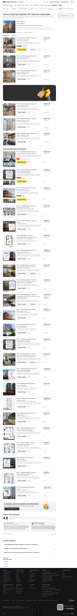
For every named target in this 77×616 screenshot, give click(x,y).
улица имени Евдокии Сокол (32, 237)
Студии (17, 586)
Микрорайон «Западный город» (22, 356)
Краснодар (18, 171)
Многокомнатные (19, 589)
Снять (30, 586)
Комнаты (63, 575)
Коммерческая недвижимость (67, 576)
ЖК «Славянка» (19, 298)
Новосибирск (31, 575)
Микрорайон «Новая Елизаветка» (23, 430)
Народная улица (19, 400)
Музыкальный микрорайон (47, 576)
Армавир (17, 578)
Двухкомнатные (19, 591)
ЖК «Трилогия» (19, 40)
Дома (63, 571)
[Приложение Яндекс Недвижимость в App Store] (67, 608)
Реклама (12, 600)
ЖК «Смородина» (20, 445)
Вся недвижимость (6, 600)
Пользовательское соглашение (31, 600)
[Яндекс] (72, 613)
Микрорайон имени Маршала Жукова (49, 573)
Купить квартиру (45, 586)
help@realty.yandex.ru (25, 607)
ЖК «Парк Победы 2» (20, 371)
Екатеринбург (31, 576)
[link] (72, 2)
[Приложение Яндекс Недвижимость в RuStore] (73, 608)
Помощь (50, 600)
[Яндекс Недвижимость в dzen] (71, 600)
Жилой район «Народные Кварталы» (23, 401)
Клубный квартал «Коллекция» (22, 208)
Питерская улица (20, 414)
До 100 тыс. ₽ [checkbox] (30, 94)
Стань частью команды (20, 600)
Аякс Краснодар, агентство (25, 158)
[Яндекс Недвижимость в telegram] (73, 600)
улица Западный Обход (21, 326)
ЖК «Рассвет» (19, 386)
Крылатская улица (32, 355)
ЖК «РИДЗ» (19, 223)
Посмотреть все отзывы (7, 533)
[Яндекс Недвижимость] (10, 2)
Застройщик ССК (20, 32)
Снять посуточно (32, 588)
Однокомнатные (19, 588)
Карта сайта (55, 600)
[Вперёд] (55, 534)
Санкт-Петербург (32, 573)
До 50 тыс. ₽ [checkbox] (15, 94)
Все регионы (5, 593)
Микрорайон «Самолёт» (21, 253)
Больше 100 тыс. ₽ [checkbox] (9, 97)
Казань (30, 578)
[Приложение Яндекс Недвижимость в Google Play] (69, 608)
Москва (30, 571)
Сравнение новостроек (7, 589)
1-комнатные (5, 561)
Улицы (4, 591)
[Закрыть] (73, 8)
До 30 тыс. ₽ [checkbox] (8, 94)
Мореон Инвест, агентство (25, 46)
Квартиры (5, 557)
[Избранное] (45, 2)
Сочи (17, 573)
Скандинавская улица (7, 578)
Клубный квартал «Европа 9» (22, 238)
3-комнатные (6, 566)
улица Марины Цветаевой (30, 281)
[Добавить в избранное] (55, 22)
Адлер (17, 576)
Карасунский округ (45, 571)
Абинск (17, 575)
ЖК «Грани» (19, 327)
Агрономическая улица (7, 571)
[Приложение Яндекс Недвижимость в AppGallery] (71, 608)
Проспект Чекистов (6, 576)
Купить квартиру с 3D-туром (47, 594)
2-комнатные (6, 564)
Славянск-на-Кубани (20, 571)
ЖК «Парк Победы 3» (20, 172)
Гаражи (63, 573)
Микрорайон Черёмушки (47, 578)
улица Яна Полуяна (30, 153)
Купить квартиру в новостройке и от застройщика (51, 589)
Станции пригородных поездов (8, 588)
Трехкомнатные (19, 593)
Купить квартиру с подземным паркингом (50, 593)
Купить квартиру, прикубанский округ (49, 588)
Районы (4, 586)
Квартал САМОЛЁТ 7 (20, 190)
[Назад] (52, 534)
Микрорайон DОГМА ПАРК (21, 282)
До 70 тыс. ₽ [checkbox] (22, 94)
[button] (47, 2)
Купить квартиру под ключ (47, 591)
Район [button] (62, 8)
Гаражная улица (6, 573)
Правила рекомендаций (42, 600)
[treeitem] (6, 5)
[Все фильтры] (4, 9)
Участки (63, 578)
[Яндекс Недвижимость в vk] (69, 600)
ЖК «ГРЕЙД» (19, 460)
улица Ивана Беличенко (21, 252)
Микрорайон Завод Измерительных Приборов (51, 575)
